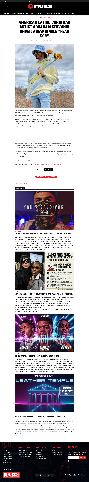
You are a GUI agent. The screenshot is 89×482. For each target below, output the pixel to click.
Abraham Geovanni (42, 177)
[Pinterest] (51, 169)
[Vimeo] (83, 1)
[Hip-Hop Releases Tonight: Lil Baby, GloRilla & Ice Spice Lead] (44, 333)
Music (40, 18)
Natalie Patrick (41, 41)
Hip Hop (17, 291)
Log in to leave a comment (22, 183)
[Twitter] (81, 1)
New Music (47, 18)
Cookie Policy (68, 474)
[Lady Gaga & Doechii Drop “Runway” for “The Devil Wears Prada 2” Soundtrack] (44, 271)
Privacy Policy (81, 460)
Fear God (53, 177)
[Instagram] (79, 1)
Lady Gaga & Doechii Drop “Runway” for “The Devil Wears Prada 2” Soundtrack (44, 294)
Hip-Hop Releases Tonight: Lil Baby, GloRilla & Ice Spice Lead (37, 356)
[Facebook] (77, 1)
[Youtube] (85, 1)
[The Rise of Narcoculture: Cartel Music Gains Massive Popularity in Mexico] (44, 210)
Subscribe (82, 457)
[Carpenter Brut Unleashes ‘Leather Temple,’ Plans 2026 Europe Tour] (44, 393)
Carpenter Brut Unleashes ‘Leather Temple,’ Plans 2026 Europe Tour (40, 416)
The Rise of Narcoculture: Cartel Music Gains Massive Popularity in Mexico (43, 233)
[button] (81, 6)
